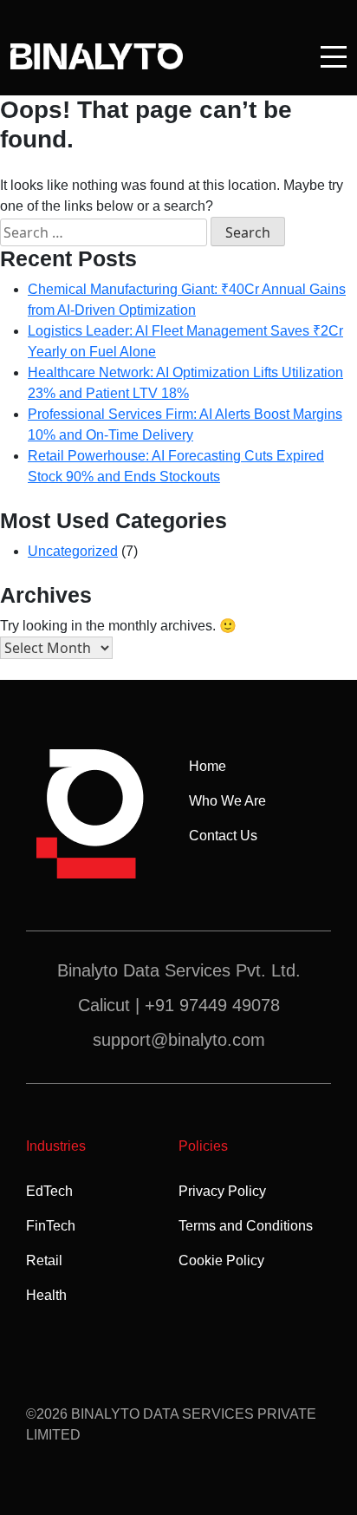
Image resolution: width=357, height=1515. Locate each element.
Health (46, 1295)
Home (207, 766)
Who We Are (227, 800)
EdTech (49, 1191)
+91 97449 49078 (212, 1005)
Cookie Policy (221, 1260)
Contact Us (223, 835)
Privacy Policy (222, 1191)
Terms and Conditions (245, 1225)
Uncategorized (73, 551)
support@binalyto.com (179, 1039)
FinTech (50, 1225)
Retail (44, 1260)
